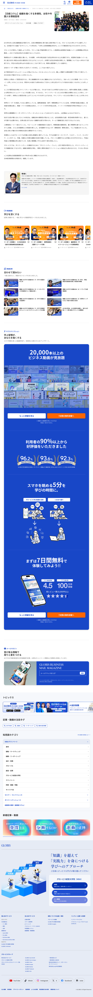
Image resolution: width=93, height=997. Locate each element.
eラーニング (28, 924)
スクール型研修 (28, 922)
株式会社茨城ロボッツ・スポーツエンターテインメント (58, 963)
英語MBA (3, 930)
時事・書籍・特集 (12, 785)
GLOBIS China (28, 962)
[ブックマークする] (28, 242)
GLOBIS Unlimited (6, 946)
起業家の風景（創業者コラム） (23, 8)
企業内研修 (27, 919)
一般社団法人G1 (53, 958)
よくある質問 (34, 989)
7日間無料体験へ (77, 2)
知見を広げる (10, 8)
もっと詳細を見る (26, 416)
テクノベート (10, 780)
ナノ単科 (60, 900)
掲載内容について (54, 989)
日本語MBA (4, 922)
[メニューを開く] (4, 2)
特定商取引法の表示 (44, 989)
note (81, 980)
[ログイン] (69, 3)
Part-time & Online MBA (9, 939)
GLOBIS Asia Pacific (30, 958)
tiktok (30, 980)
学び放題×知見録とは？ (83, 735)
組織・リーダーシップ (13, 756)
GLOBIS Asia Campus (30, 960)
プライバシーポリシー (18, 989)
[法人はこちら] (88, 2)
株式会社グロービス (6, 958)
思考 (7, 747)
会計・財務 (9, 761)
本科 (63, 885)
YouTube (16, 980)
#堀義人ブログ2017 (38, 23)
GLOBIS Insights (52, 924)
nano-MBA (5, 933)
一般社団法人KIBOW (54, 960)
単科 (62, 893)
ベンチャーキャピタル (76, 919)
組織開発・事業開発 (30, 930)
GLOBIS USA (28, 971)
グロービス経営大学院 (13, 775)
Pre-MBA (5, 935)
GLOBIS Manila (29, 967)
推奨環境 (27, 989)
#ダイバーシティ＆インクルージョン (14, 23)
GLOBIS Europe (29, 964)
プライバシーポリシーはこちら (45, 681)
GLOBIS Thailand (29, 969)
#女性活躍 (28, 23)
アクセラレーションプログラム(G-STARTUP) (79, 922)
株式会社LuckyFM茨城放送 (55, 966)
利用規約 (9, 989)
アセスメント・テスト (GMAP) (32, 926)
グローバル (9, 766)
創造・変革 (9, 771)
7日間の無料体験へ (66, 416)
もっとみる (24, 187)
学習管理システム (29, 928)
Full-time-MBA (6, 937)
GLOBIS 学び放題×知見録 (7, 944)
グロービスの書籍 (52, 919)
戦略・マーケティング (13, 752)
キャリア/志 (10, 790)
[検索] (65, 3)
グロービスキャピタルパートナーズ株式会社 (10, 963)
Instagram (44, 980)
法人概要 (3, 989)
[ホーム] (4, 8)
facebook (68, 980)
